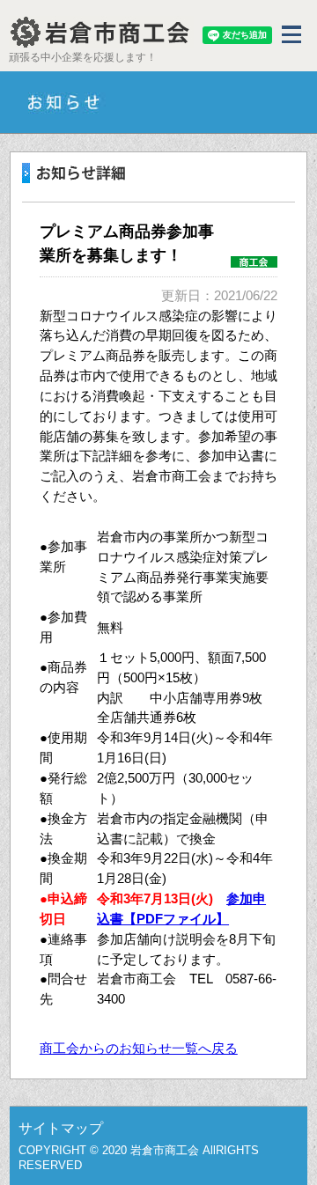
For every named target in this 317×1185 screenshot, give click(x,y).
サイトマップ (60, 1128)
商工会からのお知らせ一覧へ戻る (139, 1048)
